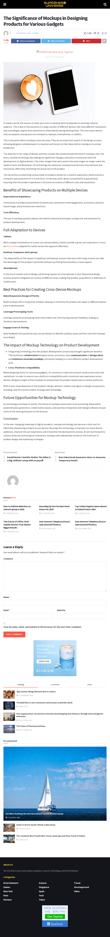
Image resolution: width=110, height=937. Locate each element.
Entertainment (10, 883)
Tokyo (42, 899)
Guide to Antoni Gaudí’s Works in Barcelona (35, 825)
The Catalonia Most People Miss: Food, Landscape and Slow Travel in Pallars (50, 836)
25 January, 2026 (47, 513)
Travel (77, 883)
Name (7, 597)
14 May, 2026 (23, 840)
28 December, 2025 (48, 528)
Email (6, 610)
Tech (36, 33)
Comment (8, 558)
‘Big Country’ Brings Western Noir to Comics (36, 691)
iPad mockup (12, 246)
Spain (41, 891)
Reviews (7, 899)
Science (43, 883)
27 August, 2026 (13, 817)
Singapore (44, 887)
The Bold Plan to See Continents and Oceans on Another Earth (44, 702)
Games (6, 887)
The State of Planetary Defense (30, 726)
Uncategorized (81, 887)
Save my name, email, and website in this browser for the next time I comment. (42, 627)
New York (8, 891)
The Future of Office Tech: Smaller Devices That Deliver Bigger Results (17, 524)
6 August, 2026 (24, 829)
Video (77, 891)
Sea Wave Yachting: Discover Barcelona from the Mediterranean (34, 813)
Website (61, 610)
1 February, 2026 (11, 513)
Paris (5, 895)
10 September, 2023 (23, 33)
